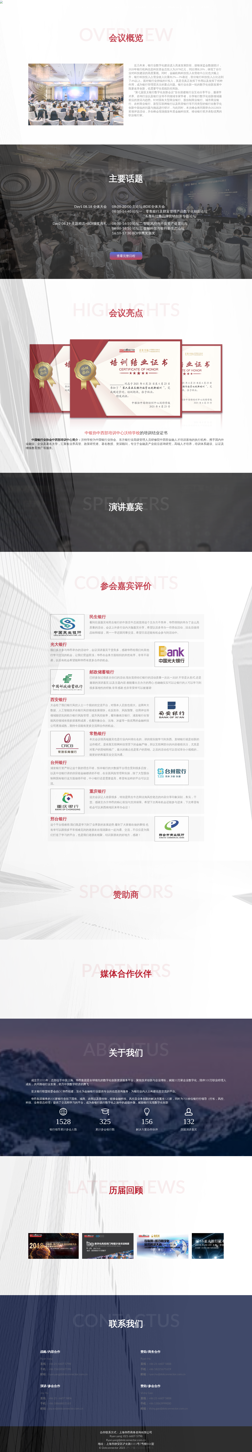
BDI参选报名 (84, 7)
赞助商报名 (174, 7)
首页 (43, 7)
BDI (70, 7)
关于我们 (190, 7)
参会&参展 (140, 7)
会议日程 (57, 7)
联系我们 (206, 7)
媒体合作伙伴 (122, 7)
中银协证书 (103, 7)
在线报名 (157, 7)
